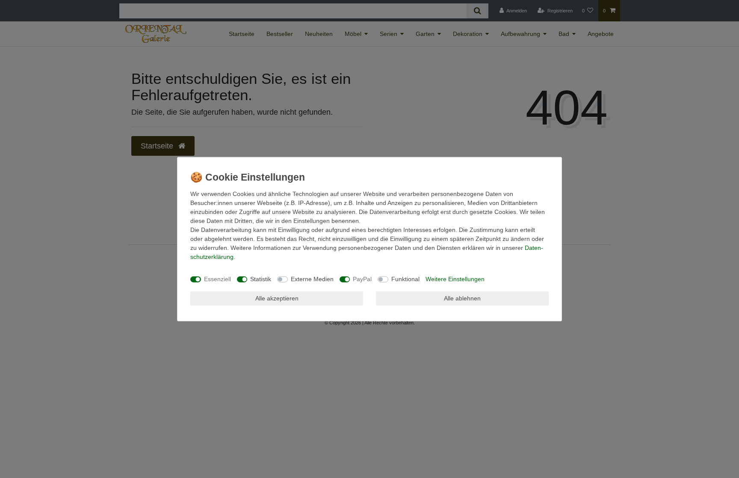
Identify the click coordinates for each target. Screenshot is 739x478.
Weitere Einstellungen (455, 279)
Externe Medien (312, 279)
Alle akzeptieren (277, 297)
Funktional (405, 279)
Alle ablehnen (462, 297)
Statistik (260, 279)
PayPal (362, 279)
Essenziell (217, 279)
